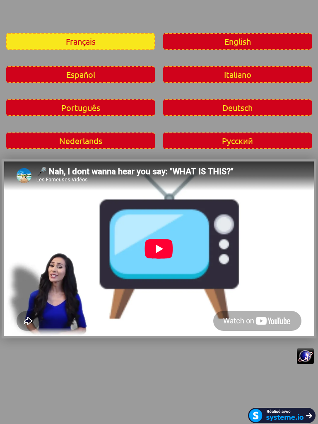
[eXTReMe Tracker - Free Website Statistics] (305, 361)
